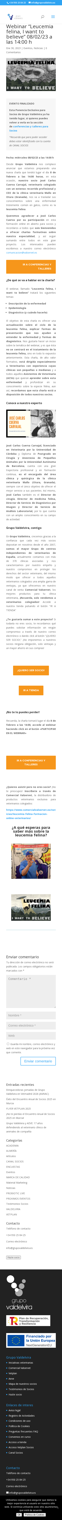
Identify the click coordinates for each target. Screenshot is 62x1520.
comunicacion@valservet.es (21, 252)
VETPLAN (11, 1214)
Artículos (11, 1156)
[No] (57, 1508)
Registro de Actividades (22, 1415)
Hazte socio (13, 1257)
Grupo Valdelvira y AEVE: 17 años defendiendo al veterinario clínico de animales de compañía (26, 1127)
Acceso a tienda (17, 1442)
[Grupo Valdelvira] (19, 1308)
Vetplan (13, 1373)
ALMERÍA (11, 1150)
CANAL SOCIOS (15, 1161)
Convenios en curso (20, 1436)
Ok (19, 1514)
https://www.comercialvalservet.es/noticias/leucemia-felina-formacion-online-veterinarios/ (31, 814)
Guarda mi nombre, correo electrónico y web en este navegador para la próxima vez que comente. (30, 1048)
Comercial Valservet (20, 1368)
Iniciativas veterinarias (21, 1362)
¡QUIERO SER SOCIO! (31, 670)
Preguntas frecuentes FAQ (23, 1431)
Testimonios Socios (17, 1203)
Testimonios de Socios (21, 1389)
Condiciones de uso (19, 1420)
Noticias (38, 48)
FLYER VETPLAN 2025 (18, 1108)
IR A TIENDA (31, 690)
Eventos (27, 48)
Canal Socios (16, 1452)
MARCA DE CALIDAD (18, 1177)
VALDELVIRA (13, 1209)
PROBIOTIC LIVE (15, 1193)
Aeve (11, 1378)
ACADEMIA (12, 1145)
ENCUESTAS (13, 1166)
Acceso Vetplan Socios (21, 1447)
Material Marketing (16, 1182)
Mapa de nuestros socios (23, 1383)
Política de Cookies (19, 1426)
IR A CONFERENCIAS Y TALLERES (37, 266)
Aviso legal (14, 1410)
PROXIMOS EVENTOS (18, 1198)
